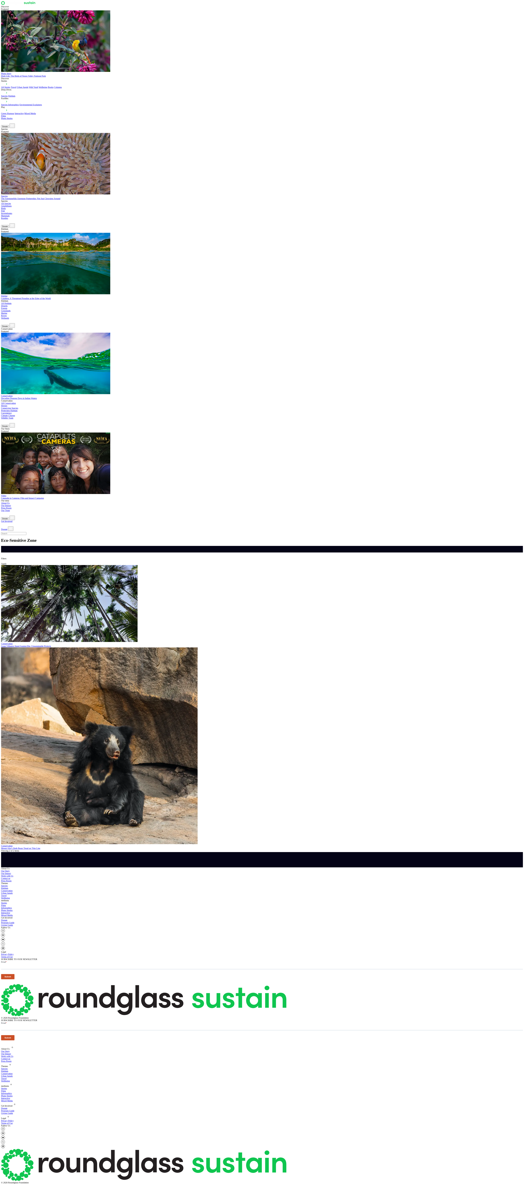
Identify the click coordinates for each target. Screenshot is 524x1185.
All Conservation (8, 403)
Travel (13, 87)
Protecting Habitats (9, 410)
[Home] (19, 4)
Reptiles (4, 218)
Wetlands (5, 318)
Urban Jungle (22, 87)
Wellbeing (43, 87)
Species (4, 96)
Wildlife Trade (7, 418)
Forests (4, 308)
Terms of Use (7, 957)
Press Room (6, 508)
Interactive (19, 113)
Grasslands (6, 311)
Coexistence (6, 413)
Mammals (5, 216)
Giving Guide (7, 925)
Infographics (6, 908)
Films (3, 116)
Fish (3, 211)
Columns (58, 87)
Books (50, 87)
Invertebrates (6, 213)
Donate (5, 127)
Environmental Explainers (31, 105)
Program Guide (7, 922)
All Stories (5, 87)
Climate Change (8, 415)
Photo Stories (7, 118)
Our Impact (6, 505)
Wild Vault (33, 87)
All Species (6, 203)
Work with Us (7, 876)
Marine (4, 313)
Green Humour (7, 113)
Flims (3, 905)
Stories (4, 903)
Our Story (5, 871)
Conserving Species (9, 408)
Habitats (11, 96)
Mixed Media (30, 113)
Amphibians (6, 206)
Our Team (5, 510)
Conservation (7, 891)
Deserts (4, 306)
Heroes (4, 406)
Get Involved (6, 521)
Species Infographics (10, 105)
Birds (3, 208)
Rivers (4, 315)
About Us (5, 503)
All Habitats (6, 303)
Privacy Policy (7, 954)
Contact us (5, 878)
